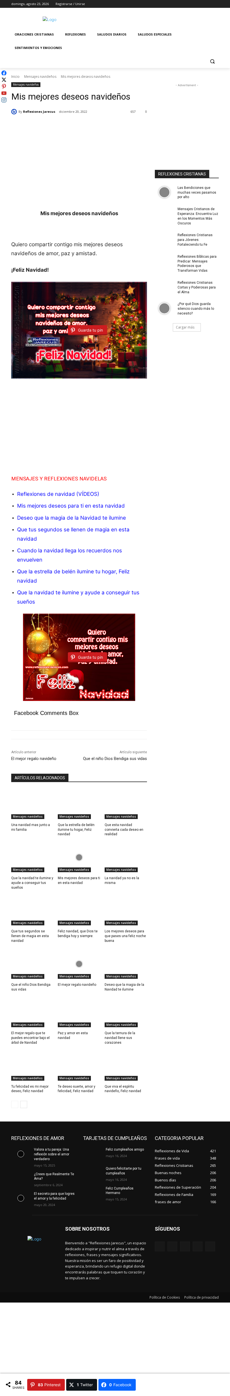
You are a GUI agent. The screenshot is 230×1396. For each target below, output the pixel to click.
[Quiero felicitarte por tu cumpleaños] (92, 1173)
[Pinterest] (185, 1246)
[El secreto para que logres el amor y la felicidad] (20, 1198)
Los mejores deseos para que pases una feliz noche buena (125, 936)
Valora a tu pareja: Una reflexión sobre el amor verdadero (51, 1154)
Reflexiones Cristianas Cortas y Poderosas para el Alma (197, 287)
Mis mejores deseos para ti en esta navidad (71, 506)
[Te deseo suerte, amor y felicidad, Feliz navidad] (79, 1066)
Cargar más (185, 327)
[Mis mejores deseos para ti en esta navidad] (79, 857)
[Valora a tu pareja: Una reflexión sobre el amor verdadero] (20, 1154)
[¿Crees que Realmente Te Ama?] (20, 1178)
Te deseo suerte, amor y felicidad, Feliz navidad (76, 1089)
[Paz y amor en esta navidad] (79, 1012)
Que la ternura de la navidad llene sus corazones (120, 1038)
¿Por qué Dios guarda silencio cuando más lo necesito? (196, 308)
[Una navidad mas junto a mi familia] (32, 804)
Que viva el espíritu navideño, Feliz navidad (123, 1089)
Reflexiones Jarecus (39, 111)
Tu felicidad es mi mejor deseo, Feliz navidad (30, 1089)
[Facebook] (184, 4)
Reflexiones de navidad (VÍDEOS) (58, 494)
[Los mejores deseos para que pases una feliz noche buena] (126, 910)
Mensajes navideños (40, 76)
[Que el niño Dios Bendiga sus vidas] (32, 964)
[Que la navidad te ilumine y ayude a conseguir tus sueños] (32, 857)
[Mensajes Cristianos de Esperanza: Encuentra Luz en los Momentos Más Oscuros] (164, 213)
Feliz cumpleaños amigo (125, 1149)
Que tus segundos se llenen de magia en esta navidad (30, 936)
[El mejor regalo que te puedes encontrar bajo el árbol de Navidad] (32, 1012)
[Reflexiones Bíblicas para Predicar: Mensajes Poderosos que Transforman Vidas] (164, 261)
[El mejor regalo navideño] (79, 964)
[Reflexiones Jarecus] (15, 111)
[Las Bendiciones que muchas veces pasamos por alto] (164, 192)
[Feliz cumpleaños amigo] (92, 1154)
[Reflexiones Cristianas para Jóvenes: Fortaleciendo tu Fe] (164, 239)
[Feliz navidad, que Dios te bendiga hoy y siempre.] (79, 910)
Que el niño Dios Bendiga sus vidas (115, 758)
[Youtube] (215, 4)
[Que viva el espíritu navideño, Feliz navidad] (126, 1066)
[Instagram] (192, 4)
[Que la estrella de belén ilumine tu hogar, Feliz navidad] (79, 804)
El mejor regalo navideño (33, 758)
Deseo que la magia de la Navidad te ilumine (71, 518)
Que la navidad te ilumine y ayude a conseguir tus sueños (32, 883)
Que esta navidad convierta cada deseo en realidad (124, 829)
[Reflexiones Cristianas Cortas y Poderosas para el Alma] (164, 287)
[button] (212, 61)
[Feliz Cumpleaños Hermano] (92, 1193)
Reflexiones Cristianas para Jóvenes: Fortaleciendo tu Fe (195, 240)
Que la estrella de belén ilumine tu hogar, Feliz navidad (76, 829)
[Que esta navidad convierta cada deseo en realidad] (126, 804)
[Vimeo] (207, 4)
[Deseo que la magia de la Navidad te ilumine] (126, 964)
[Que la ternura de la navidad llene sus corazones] (126, 1012)
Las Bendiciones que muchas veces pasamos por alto (197, 192)
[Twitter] (200, 4)
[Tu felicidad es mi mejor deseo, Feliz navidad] (32, 1066)
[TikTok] (198, 1246)
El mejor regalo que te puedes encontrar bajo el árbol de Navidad (30, 1038)
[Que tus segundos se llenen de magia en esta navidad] (32, 910)
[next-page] (23, 1104)
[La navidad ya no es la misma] (126, 857)
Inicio (15, 76)
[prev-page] (14, 1104)
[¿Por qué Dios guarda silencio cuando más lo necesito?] (164, 308)
